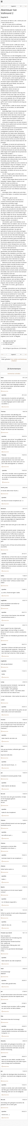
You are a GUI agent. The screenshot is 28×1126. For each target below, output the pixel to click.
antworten (5, 391)
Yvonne (4, 357)
